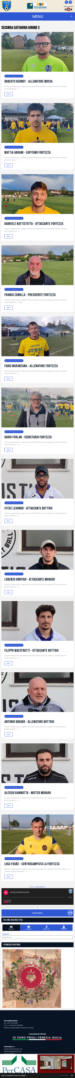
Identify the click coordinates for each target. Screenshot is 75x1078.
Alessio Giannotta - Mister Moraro (27, 793)
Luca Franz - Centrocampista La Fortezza (32, 864)
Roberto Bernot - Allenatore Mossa (28, 81)
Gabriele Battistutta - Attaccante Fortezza (33, 224)
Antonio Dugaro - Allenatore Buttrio (29, 722)
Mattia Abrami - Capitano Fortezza (27, 152)
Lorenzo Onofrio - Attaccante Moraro (29, 579)
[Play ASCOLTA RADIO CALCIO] (5, 892)
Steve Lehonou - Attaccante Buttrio (28, 508)
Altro (8, 94)
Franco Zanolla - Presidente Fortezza (30, 295)
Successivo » (40, 887)
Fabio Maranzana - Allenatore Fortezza (31, 366)
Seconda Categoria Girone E (13, 76)
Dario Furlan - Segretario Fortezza (28, 437)
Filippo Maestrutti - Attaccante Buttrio (31, 650)
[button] (37, 1075)
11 (34, 887)
